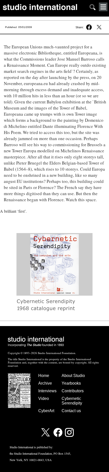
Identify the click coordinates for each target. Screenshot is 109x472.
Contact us (71, 411)
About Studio (73, 375)
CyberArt (46, 411)
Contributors (73, 391)
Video (43, 398)
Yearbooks (71, 383)
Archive (45, 383)
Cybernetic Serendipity (72, 400)
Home (43, 375)
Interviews (47, 391)
